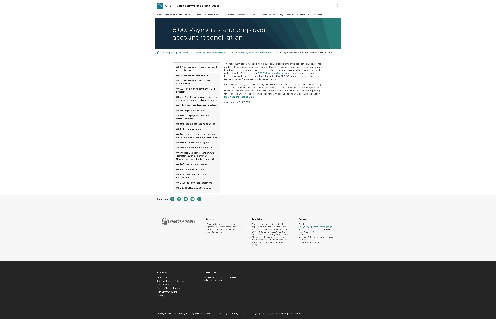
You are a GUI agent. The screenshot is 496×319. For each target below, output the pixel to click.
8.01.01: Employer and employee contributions (193, 82)
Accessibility (221, 313)
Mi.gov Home (197, 313)
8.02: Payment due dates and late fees (196, 105)
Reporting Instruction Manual (210, 53)
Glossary (318, 15)
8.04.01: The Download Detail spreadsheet (191, 176)
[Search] (337, 5)
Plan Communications (167, 292)
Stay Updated (286, 15)
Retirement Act (267, 15)
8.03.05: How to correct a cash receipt (196, 164)
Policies (209, 313)
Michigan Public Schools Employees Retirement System (220, 278)
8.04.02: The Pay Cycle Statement (194, 183)
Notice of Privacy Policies (168, 288)
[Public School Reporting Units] (158, 52)
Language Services (260, 313)
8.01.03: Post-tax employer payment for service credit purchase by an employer (197, 98)
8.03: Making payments (188, 129)
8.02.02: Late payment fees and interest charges (193, 117)
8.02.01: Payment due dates (190, 110)
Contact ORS (303, 15)
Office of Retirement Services (170, 281)
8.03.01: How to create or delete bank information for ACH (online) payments (196, 136)
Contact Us (162, 277)
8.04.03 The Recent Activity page (193, 188)
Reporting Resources (208, 15)
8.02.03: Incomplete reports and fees (195, 124)
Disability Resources (239, 313)
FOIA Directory (279, 313)
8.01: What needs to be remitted (193, 75)
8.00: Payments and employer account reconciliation (196, 68)
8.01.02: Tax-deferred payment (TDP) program (195, 90)
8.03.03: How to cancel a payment (194, 147)
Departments (295, 313)
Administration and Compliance (173, 15)
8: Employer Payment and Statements (251, 53)
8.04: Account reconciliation (191, 169)
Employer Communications (241, 15)
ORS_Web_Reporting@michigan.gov (316, 227)
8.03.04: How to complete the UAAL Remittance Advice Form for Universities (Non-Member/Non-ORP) (195, 156)
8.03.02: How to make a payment (193, 142)
